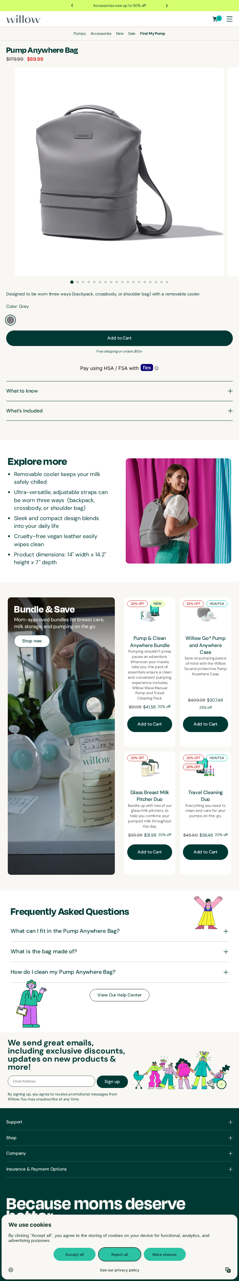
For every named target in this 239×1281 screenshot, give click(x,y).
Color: (11, 306)
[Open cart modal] (215, 19)
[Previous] (72, 5)
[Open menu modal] (229, 19)
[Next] (166, 5)
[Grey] (10, 320)
